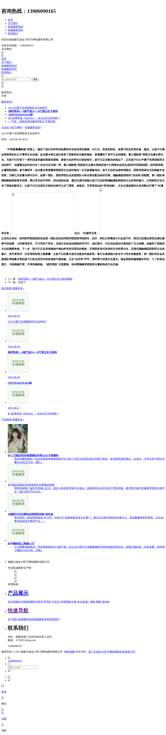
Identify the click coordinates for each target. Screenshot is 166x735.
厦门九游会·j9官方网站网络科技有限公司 (111, 651)
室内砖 (106, 601)
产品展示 (18, 593)
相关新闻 (12, 288)
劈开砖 (47, 601)
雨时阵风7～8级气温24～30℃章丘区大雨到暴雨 (45, 279)
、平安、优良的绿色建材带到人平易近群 (31, 121)
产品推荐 (12, 419)
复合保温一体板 (86, 601)
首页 (10, 19)
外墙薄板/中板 (68, 601)
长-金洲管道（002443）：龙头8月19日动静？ (34, 118)
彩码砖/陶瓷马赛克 (32, 601)
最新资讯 (7, 101)
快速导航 (18, 610)
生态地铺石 (14, 601)
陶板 (98, 601)
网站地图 (69, 651)
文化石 (56, 601)
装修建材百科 (15, 30)
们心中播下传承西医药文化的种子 (28, 107)
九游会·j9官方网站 (11, 127)
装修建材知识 (15, 26)
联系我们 (13, 33)
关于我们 (13, 23)
